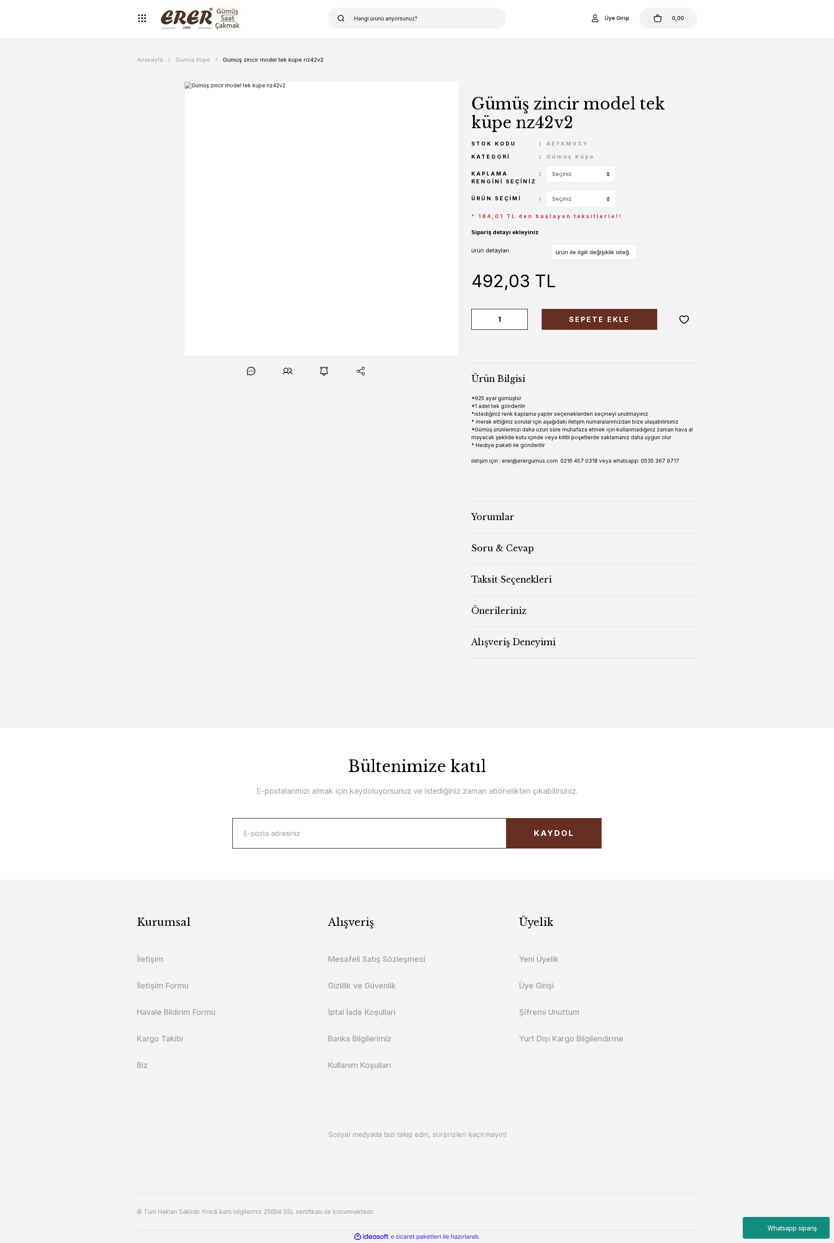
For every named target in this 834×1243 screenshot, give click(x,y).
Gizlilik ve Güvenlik (362, 985)
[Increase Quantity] (519, 319)
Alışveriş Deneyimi (513, 642)
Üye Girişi (536, 985)
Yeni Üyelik (539, 959)
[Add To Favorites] (684, 319)
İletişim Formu (163, 985)
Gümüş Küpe (570, 156)
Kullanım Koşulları (359, 1065)
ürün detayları (490, 250)
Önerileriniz (498, 611)
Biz (142, 1065)
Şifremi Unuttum (549, 1012)
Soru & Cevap (502, 548)
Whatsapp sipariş (792, 1228)
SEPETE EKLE (599, 319)
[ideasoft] (371, 1237)
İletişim (150, 959)
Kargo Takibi (160, 1038)
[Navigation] (142, 18)
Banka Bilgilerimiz (359, 1038)
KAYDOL (554, 833)
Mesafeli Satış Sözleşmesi (376, 959)
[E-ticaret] (416, 1236)
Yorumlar (492, 517)
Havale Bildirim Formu (176, 1012)
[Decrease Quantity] (479, 319)
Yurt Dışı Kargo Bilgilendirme (571, 1038)
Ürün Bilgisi (498, 379)
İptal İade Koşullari (361, 1012)
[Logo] (201, 18)
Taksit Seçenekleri (511, 579)
